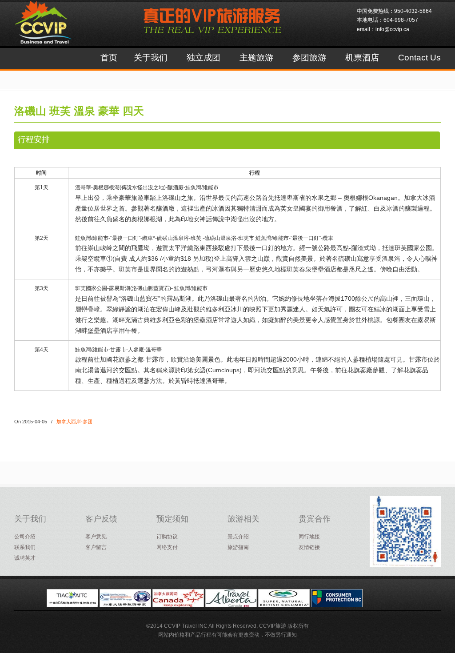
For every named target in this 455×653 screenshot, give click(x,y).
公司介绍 (25, 537)
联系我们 (25, 547)
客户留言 (96, 547)
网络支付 (167, 547)
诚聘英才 (25, 558)
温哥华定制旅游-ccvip (53, 29)
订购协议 (167, 537)
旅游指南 (238, 547)
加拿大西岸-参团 (74, 421)
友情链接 (309, 547)
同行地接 (309, 537)
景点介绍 (238, 537)
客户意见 (96, 537)
